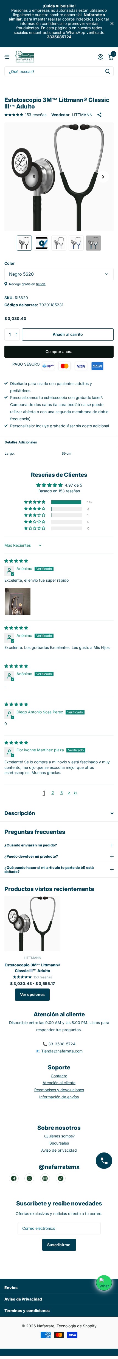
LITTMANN (82, 114)
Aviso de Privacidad (23, 1299)
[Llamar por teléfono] (104, 1160)
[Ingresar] (100, 56)
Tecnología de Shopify (77, 1325)
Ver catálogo (7, 57)
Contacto (59, 1075)
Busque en (108, 71)
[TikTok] (61, 1178)
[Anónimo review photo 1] (17, 600)
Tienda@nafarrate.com (62, 1051)
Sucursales (59, 1143)
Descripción (19, 813)
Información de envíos (59, 1097)
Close (112, 23)
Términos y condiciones (27, 1310)
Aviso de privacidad (59, 1150)
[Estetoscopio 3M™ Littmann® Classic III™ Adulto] (32, 923)
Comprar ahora (59, 351)
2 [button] (53, 792)
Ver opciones (32, 994)
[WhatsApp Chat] (104, 1283)
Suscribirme (59, 1244)
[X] (29, 1178)
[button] (103, 176)
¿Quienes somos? (59, 1136)
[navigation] (24, 243)
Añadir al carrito (68, 334)
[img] (16, 560)
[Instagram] (45, 1178)
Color (9, 263)
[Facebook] (14, 1178)
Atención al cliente (59, 1082)
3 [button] (61, 792)
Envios (11, 1287)
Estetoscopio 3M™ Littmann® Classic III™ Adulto (32, 968)
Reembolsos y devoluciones (59, 1089)
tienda (41, 284)
